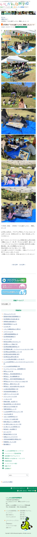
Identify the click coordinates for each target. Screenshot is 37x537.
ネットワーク (9, 512)
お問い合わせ (23, 490)
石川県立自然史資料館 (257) (11, 354)
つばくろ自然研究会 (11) (11, 416)
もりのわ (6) (7, 326)
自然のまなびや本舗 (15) (11, 406)
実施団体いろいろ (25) (10, 442)
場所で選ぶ (22, 514)
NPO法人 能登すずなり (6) (11, 384)
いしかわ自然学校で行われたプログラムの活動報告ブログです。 (15, 1)
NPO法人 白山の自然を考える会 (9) (14, 386)
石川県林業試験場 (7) (10, 336)
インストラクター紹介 (11, 463)
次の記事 (21, 264)
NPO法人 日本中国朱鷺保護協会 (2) (14, 379)
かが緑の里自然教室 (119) (11, 389)
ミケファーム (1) (8, 331)
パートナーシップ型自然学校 (13, 453)
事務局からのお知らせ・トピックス (15, 458)
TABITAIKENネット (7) (10, 409)
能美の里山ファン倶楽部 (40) (12, 422)
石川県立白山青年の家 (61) (11, 357)
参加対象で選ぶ (23, 516)
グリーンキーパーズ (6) (10, 396)
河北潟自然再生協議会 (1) (11, 391)
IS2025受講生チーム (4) (10, 324)
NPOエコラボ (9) (8, 371)
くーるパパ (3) (8, 399)
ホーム (3, 17)
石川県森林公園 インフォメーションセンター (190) (18, 349)
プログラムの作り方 (11, 516)
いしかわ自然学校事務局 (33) (12, 366)
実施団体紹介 (8, 461)
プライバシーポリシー (19, 488)
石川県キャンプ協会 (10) (11, 344)
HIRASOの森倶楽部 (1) (10, 321)
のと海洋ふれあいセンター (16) (12, 424)
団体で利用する (9, 514)
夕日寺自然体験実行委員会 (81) (12, 439)
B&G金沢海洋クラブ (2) (10, 434)
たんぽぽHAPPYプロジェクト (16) (13, 411)
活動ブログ (4, 19)
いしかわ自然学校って (12, 511)
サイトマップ (33, 488)
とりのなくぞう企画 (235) (11, 419)
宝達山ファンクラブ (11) (11, 437)
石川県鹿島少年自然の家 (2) (11, 319)
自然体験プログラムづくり (12, 456)
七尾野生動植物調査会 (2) (11, 334)
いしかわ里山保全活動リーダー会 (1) (14, 359)
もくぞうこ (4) (8, 339)
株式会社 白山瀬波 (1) (10, 429)
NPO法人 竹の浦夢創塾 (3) (11, 376)
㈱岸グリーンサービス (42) (11, 394)
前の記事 (15, 264)
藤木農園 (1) (7, 444)
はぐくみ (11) (7, 432)
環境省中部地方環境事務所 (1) (12, 316)
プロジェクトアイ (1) (10, 314)
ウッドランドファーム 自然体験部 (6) (15, 369)
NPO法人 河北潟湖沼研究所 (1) (13, 374)
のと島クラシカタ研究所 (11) (12, 426)
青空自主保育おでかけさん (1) (12, 341)
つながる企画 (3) (8, 414)
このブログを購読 (7, 482)
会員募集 (7, 468)
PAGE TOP (31, 490)
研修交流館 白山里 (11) (11, 401)
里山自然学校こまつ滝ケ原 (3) (12, 404)
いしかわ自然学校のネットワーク (14, 451)
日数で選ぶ (22, 518)
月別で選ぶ (22, 512)
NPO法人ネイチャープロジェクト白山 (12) (16, 381)
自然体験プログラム (25, 511)
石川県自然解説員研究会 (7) (11, 346)
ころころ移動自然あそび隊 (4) (12, 329)
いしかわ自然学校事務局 (21, 27)
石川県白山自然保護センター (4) (13, 352)
